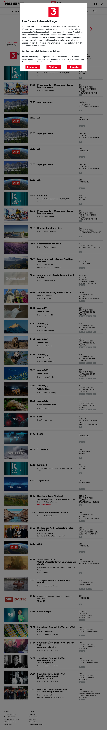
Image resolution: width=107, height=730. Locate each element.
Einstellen (74, 67)
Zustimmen (32, 67)
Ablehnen (53, 67)
